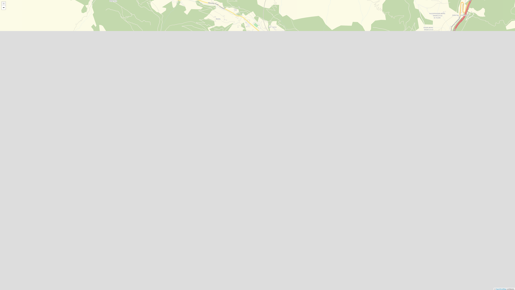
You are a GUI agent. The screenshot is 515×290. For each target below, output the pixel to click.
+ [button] (4, 3)
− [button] (4, 7)
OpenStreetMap (501, 289)
